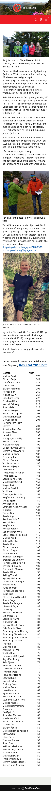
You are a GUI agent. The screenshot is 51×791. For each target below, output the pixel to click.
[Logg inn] (41, 19)
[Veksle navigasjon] (46, 19)
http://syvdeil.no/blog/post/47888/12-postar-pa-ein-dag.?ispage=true (23, 249)
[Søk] (36, 19)
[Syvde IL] (25, 7)
